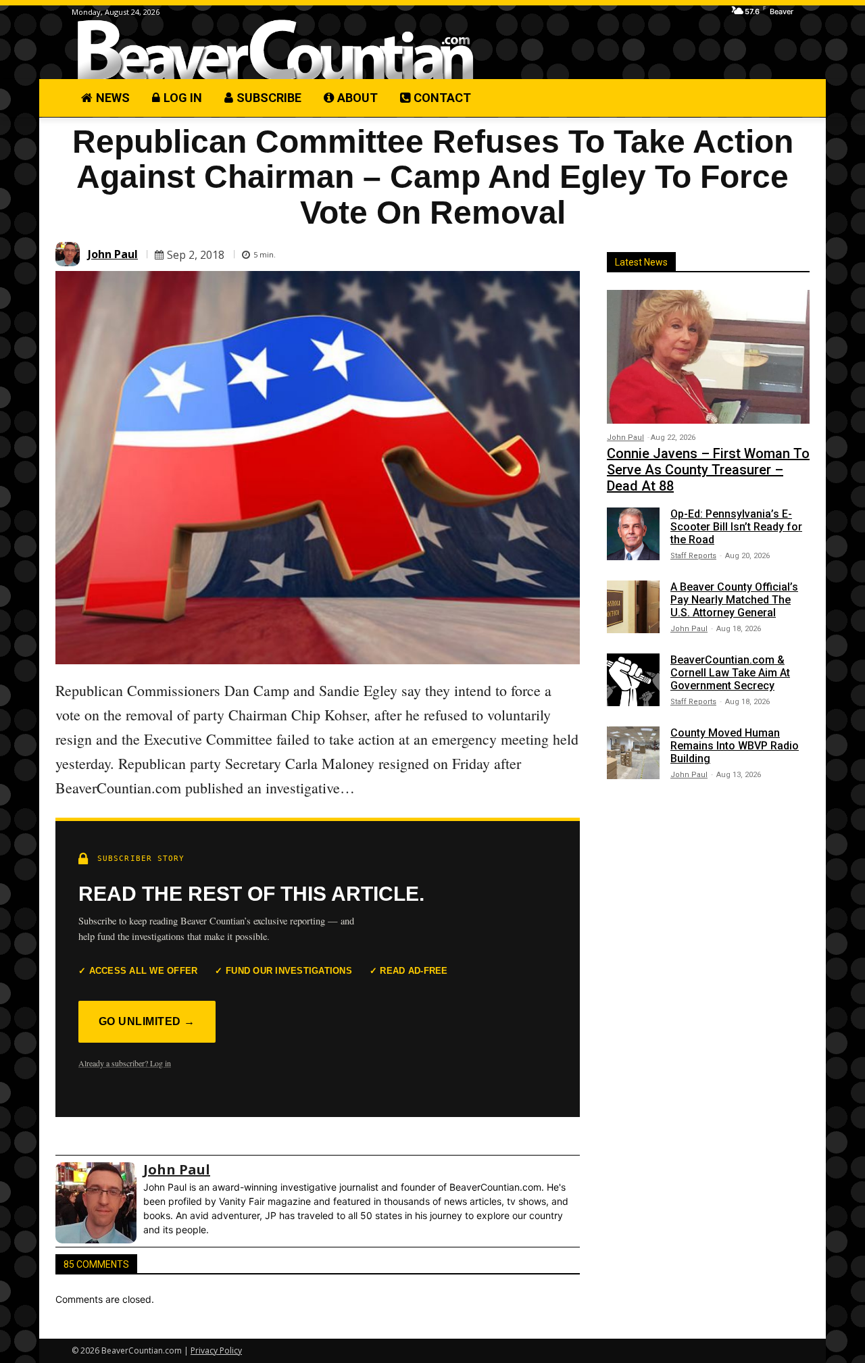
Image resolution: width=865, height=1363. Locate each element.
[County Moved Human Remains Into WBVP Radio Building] (633, 752)
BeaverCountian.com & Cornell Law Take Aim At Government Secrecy (730, 672)
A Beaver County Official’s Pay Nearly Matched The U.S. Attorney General (734, 599)
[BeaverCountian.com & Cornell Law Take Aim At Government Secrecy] (633, 679)
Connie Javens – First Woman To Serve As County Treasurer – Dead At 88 (708, 469)
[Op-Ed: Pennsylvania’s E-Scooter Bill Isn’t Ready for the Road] (633, 533)
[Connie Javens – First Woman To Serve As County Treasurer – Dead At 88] (708, 357)
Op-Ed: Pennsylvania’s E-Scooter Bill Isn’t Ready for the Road (736, 526)
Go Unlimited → (147, 1021)
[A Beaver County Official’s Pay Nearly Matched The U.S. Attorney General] (633, 606)
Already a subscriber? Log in (124, 1063)
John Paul (113, 254)
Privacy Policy (216, 1350)
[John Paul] (69, 254)
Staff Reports (693, 555)
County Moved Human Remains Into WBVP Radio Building (734, 745)
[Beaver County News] (275, 50)
